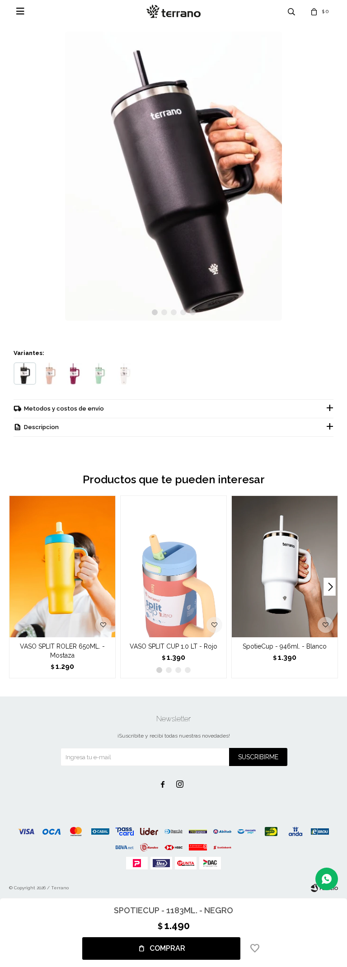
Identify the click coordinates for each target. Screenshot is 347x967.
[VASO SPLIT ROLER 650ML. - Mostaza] (62, 566)
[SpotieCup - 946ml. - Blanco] (284, 566)
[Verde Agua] (99, 373)
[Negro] (25, 373)
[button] (155, 312)
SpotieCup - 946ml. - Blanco (285, 646)
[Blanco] (124, 373)
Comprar (167, 948)
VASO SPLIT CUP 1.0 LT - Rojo (173, 646)
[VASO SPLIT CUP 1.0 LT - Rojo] (173, 566)
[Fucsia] (74, 373)
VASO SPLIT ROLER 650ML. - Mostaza (62, 651)
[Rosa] (49, 373)
